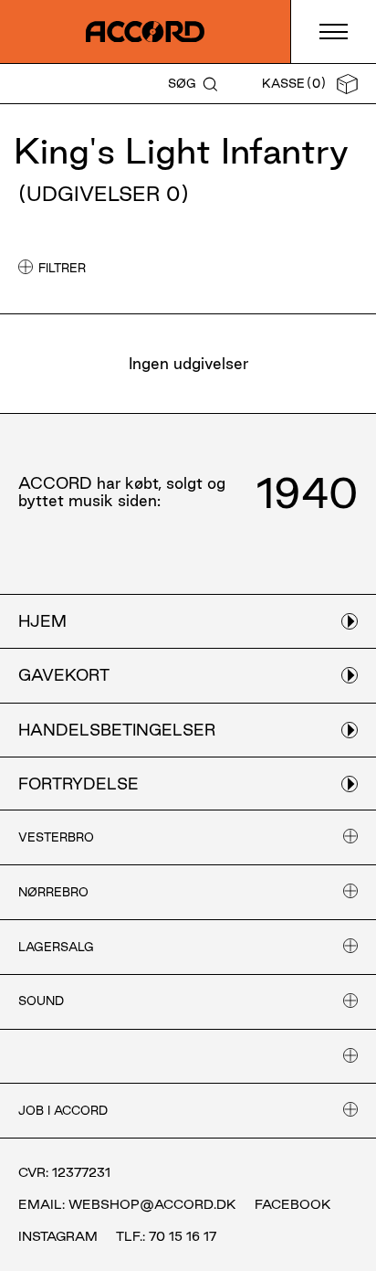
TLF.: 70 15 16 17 (166, 1236)
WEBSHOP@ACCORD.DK (152, 1204)
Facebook (293, 1204)
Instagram (58, 1236)
